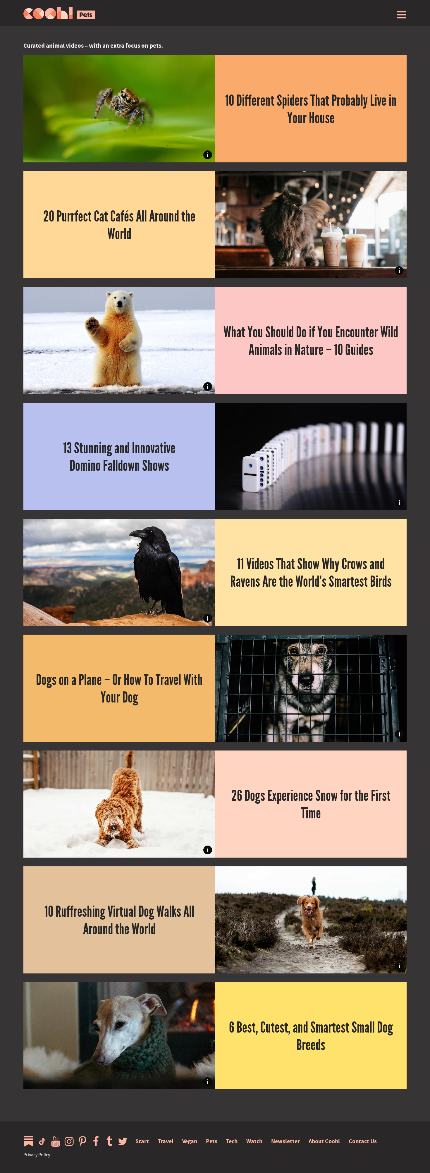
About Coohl (324, 1141)
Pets (211, 1141)
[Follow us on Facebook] (97, 1141)
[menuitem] (401, 14)
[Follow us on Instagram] (70, 1141)
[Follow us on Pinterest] (84, 1141)
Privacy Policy (36, 1154)
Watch (254, 1141)
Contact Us (363, 1141)
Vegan (189, 1141)
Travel (165, 1141)
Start (142, 1141)
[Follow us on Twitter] (124, 1141)
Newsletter (285, 1141)
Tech (232, 1141)
